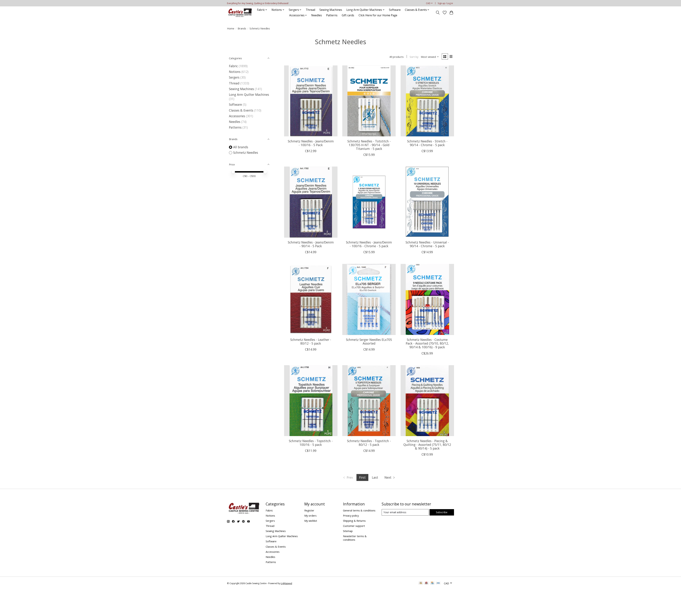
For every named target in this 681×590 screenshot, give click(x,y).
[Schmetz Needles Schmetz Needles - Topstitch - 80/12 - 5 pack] (369, 400)
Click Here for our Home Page (378, 15)
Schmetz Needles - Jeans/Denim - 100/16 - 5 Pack (311, 143)
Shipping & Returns (354, 520)
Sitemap (348, 531)
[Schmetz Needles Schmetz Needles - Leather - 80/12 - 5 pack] (310, 299)
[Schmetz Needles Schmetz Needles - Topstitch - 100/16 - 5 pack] (310, 400)
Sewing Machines (330, 10)
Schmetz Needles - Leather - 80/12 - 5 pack (310, 341)
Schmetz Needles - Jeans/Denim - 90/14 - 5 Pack (311, 244)
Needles (316, 15)
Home (230, 28)
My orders (310, 515)
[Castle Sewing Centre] (240, 12)
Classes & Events (241, 110)
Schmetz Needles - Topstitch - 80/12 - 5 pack (369, 443)
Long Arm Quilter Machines (249, 94)
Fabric (233, 66)
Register (309, 510)
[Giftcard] (426, 583)
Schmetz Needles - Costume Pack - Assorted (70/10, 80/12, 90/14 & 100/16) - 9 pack (427, 343)
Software (395, 10)
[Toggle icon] (437, 12)
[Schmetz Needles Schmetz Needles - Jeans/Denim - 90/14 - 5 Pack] (310, 202)
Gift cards (348, 15)
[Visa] (438, 583)
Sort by (414, 57)
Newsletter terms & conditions (355, 537)
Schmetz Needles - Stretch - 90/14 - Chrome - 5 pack (427, 143)
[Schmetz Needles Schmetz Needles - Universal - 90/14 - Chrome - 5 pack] (427, 202)
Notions (234, 72)
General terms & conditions (359, 510)
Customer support (354, 526)
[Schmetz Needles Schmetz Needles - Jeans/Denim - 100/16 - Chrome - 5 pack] (369, 202)
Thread (310, 10)
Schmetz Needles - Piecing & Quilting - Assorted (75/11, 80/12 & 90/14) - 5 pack (427, 444)
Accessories (237, 116)
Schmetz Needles (245, 152)
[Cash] (421, 583)
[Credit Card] (432, 583)
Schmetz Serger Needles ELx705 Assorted (369, 341)
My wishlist (310, 520)
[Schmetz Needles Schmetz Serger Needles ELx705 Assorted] (369, 299)
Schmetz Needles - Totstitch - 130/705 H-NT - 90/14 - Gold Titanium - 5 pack (369, 145)
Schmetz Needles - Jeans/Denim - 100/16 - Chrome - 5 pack (369, 244)
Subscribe (441, 512)
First (362, 477)
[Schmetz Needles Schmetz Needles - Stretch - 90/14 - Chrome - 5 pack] (427, 100)
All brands (240, 147)
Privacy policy (351, 515)
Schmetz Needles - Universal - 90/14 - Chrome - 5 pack (427, 244)
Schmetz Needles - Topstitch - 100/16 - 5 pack (311, 443)
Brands (242, 28)
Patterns (331, 15)
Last (375, 477)
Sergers (234, 77)
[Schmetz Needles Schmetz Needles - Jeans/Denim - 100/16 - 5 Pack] (310, 100)
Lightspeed (286, 583)
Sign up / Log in (445, 3)
